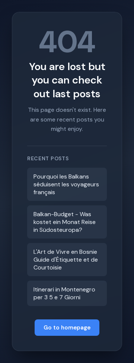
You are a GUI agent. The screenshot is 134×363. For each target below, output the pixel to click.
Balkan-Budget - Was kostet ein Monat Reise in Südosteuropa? (65, 222)
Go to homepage (67, 327)
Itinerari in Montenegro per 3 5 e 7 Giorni (64, 293)
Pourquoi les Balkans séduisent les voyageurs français (66, 184)
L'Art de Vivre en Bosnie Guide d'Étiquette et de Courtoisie (66, 259)
